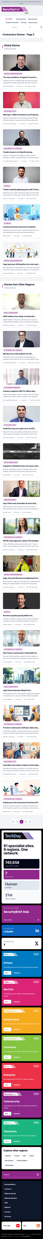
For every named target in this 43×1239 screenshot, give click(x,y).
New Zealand (9, 1160)
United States (9, 1165)
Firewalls (24, 22)
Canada (16, 1156)
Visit (6, 973)
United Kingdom (22, 1160)
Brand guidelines (9, 1184)
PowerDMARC (26, 1236)
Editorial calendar (10, 1193)
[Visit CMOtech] (15, 982)
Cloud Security (21, 19)
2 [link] (21, 822)
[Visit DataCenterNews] (15, 1011)
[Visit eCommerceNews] (15, 1038)
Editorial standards (10, 1198)
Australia (8, 1156)
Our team (7, 1212)
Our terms (7, 1216)
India (24, 1156)
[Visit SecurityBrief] (15, 1094)
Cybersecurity (32, 19)
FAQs (6, 1203)
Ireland (31, 1156)
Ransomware (33, 22)
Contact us (8, 1189)
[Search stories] (37, 1174)
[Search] (30, 27)
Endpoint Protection (12, 22)
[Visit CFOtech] (15, 954)
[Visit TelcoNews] (15, 1123)
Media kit (17, 973)
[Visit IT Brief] (15, 1066)
